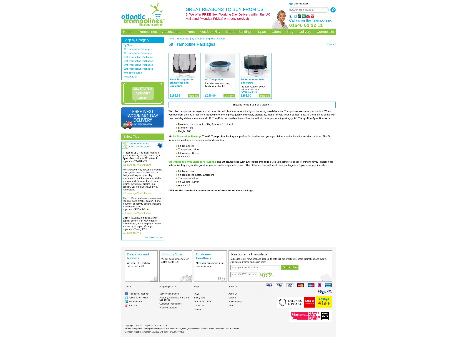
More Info (193, 96)
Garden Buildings (239, 32)
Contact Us (325, 32)
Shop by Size (171, 254)
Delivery (305, 32)
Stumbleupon (135, 301)
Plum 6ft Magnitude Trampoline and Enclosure (182, 82)
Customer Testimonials (170, 304)
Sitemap (198, 309)
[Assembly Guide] (142, 93)
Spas (262, 32)
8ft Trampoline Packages (138, 53)
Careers (232, 297)
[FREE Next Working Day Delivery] (142, 118)
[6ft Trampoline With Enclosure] (255, 66)
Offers (276, 32)
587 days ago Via (132, 233)
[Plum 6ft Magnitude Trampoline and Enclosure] (184, 66)
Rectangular (130, 76)
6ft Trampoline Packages (138, 49)
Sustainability (235, 301)
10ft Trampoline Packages (138, 57)
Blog (289, 32)
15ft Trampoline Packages (138, 68)
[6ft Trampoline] (220, 66)
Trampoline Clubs (202, 301)
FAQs (196, 294)
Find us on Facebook (139, 294)
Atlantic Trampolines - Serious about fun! (143, 14)
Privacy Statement (168, 307)
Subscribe (290, 267)
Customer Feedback (204, 256)
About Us (232, 294)
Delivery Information (169, 294)
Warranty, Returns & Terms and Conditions (174, 298)
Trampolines (147, 32)
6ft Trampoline (214, 79)
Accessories (171, 32)
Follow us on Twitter (138, 297)
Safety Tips (131, 136)
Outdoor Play (210, 32)
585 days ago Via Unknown (137, 165)
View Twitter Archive (153, 237)
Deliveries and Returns (138, 256)
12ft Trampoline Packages (138, 60)
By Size (128, 45)
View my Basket (301, 3)
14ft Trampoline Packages (138, 64)
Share (330, 44)
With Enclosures (133, 72)
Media (231, 305)
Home (127, 32)
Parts (191, 32)
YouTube (133, 305)
